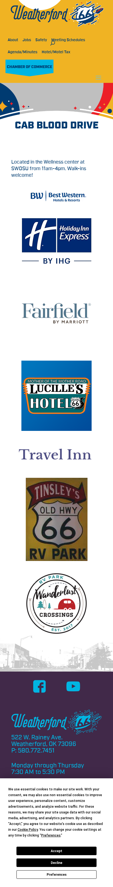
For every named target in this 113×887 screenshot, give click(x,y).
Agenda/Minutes (22, 52)
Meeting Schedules (68, 40)
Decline (56, 863)
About (13, 40)
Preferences (57, 875)
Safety (41, 40)
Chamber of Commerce (29, 67)
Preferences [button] (51, 835)
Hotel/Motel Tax (56, 52)
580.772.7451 (36, 751)
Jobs (26, 40)
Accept (56, 851)
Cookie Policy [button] (28, 830)
